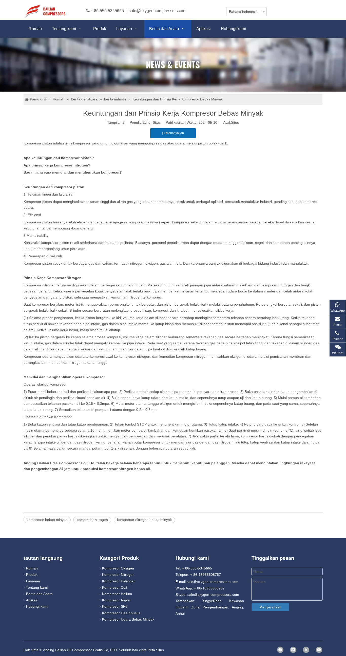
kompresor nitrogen (92, 520)
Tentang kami (37, 587)
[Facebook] (280, 650)
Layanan (33, 581)
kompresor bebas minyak (47, 520)
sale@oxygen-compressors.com (157, 11)
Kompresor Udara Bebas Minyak (128, 619)
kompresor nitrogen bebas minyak (144, 520)
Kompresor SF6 (114, 606)
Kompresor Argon (116, 600)
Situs (235, 122)
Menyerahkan (270, 607)
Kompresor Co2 (114, 587)
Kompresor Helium (117, 594)
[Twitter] (306, 650)
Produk (31, 575)
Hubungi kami (37, 606)
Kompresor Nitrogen (118, 575)
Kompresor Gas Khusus (121, 613)
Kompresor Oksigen (118, 568)
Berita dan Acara (39, 594)
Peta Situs (156, 650)
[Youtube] (319, 650)
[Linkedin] (293, 650)
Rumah (32, 568)
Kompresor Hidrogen (119, 581)
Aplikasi (32, 600)
